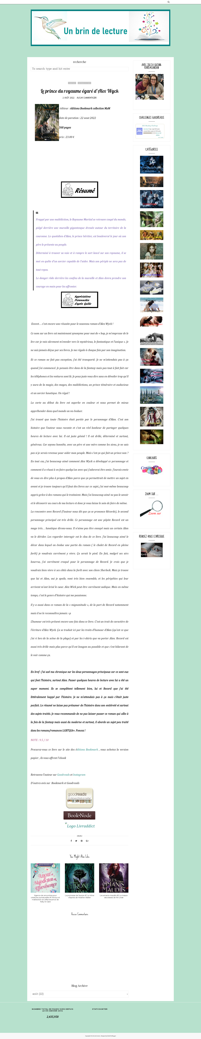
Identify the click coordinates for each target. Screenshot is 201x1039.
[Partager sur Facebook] (73, 841)
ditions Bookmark (87, 749)
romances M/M (84, 83)
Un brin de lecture (95, 1036)
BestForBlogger (111, 1036)
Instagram (79, 774)
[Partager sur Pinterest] (83, 841)
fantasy (72, 83)
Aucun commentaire (87, 97)
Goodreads (63, 774)
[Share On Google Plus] (87, 841)
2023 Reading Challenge (150, 126)
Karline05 (146, 129)
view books (160, 137)
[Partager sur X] (77, 841)
